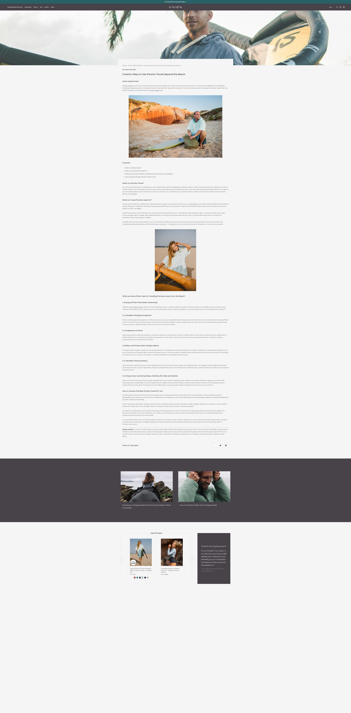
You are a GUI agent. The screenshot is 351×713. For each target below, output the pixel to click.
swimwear (193, 204)
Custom (46, 7)
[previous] (121, 558)
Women (35, 7)
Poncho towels (127, 86)
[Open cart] (344, 7)
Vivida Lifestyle (155, 90)
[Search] (337, 7)
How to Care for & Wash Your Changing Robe (198, 505)
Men (41, 7)
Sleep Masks (28, 7)
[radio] (134, 577)
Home (124, 65)
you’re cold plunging (136, 307)
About (52, 7)
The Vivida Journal (135, 65)
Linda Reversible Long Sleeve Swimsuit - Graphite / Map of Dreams (170, 570)
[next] (192, 558)
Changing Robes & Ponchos (15, 7)
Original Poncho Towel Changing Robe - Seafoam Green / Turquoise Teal (141, 570)
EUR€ (330, 7)
